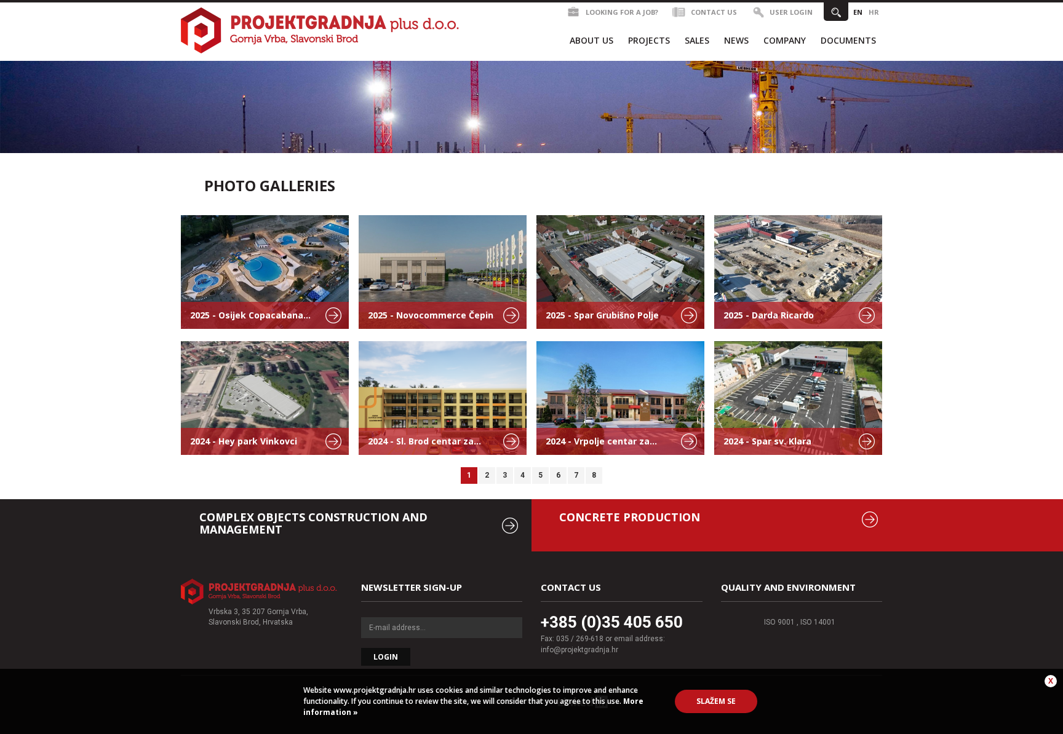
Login (385, 657)
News (736, 40)
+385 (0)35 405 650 (612, 622)
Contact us (714, 12)
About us (591, 40)
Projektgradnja (321, 30)
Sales (697, 40)
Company (784, 40)
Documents (848, 40)
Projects (649, 40)
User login (791, 12)
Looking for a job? (622, 12)
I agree (259, 591)
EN (857, 12)
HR (874, 12)
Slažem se (716, 701)
